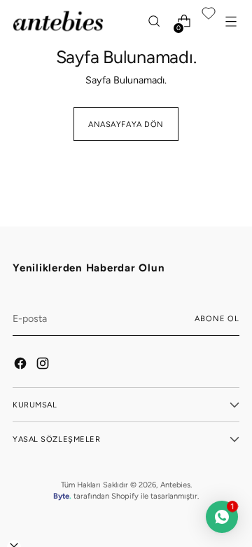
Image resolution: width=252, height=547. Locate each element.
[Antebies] (58, 21)
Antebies (175, 484)
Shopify (125, 496)
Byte (61, 496)
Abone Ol (217, 318)
